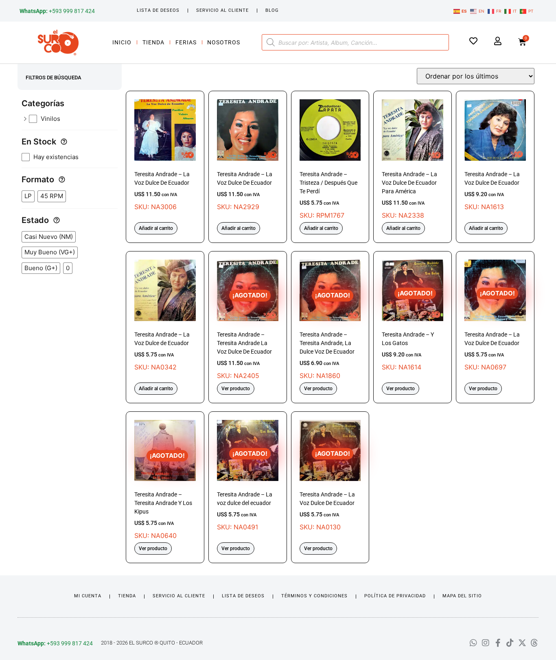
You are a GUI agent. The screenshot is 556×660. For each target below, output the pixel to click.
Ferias (186, 42)
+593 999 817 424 (57, 11)
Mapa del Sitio (462, 596)
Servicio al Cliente (222, 10)
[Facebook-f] (498, 643)
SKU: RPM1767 (328, 195)
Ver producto (235, 388)
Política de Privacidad (395, 596)
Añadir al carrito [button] (156, 228)
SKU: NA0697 (492, 330)
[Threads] (534, 643)
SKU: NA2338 (409, 195)
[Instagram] (486, 643)
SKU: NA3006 (162, 191)
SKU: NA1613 (492, 191)
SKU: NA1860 (327, 335)
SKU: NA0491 (244, 490)
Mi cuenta (87, 596)
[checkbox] (73, 119)
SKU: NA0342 (162, 351)
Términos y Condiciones (314, 596)
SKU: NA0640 (163, 496)
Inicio (121, 42)
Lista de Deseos (158, 10)
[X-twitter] (522, 643)
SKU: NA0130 (327, 490)
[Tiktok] (510, 643)
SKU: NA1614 (408, 330)
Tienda (153, 42)
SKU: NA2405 (244, 335)
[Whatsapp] (473, 643)
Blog (272, 10)
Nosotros (223, 42)
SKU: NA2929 (244, 191)
